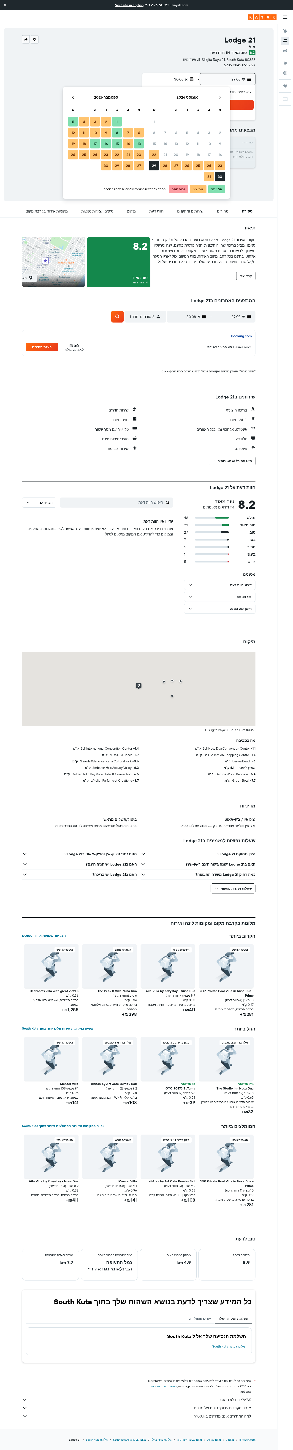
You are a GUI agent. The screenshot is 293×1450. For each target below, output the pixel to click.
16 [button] (220, 154)
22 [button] (154, 154)
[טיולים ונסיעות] (285, 86)
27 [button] (176, 165)
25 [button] (198, 165)
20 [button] (176, 154)
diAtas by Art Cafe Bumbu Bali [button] (114, 1084)
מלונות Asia (214, 1439)
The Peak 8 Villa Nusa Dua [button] (117, 991)
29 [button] (154, 165)
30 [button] (220, 176)
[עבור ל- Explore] (285, 63)
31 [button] (209, 176)
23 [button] (220, 165)
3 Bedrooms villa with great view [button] (54, 991)
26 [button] (187, 165)
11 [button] (198, 143)
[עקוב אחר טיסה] (285, 73)
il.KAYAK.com (247, 1439)
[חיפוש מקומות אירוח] (285, 40)
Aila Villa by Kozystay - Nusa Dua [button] (170, 991)
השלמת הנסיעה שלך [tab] (233, 1318)
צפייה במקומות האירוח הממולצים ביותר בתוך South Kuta (63, 1126)
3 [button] (209, 132)
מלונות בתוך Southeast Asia (129, 1439)
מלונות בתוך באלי (161, 1439)
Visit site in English (129, 5)
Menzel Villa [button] (69, 1084)
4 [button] (198, 132)
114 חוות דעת (220, 52)
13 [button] (176, 143)
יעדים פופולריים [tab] (199, 1318)
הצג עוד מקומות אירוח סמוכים (44, 935)
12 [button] (187, 143)
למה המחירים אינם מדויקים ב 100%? (222, 1416)
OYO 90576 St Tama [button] (180, 1088)
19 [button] (187, 154)
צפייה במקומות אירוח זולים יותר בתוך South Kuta (57, 1028)
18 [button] (198, 154)
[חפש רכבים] (285, 50)
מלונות (230, 1439)
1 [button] (154, 121)
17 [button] (209, 154)
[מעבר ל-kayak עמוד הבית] (262, 17)
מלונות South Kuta (97, 1439)
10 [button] (209, 143)
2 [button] (220, 132)
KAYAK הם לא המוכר (235, 1399)
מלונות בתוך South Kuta (228, 1346)
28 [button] (165, 165)
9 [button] (220, 143)
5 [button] (187, 132)
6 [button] (176, 132)
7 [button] (165, 132)
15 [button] (154, 143)
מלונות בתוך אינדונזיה (189, 1439)
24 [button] (209, 165)
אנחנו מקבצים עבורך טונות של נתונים (222, 1408)
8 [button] (154, 132)
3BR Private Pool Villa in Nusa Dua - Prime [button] (227, 993)
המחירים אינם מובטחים (163, 1386)
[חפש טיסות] (285, 31)
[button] (5, 5)
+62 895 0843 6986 (239, 65)
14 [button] (165, 143)
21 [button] (165, 154)
